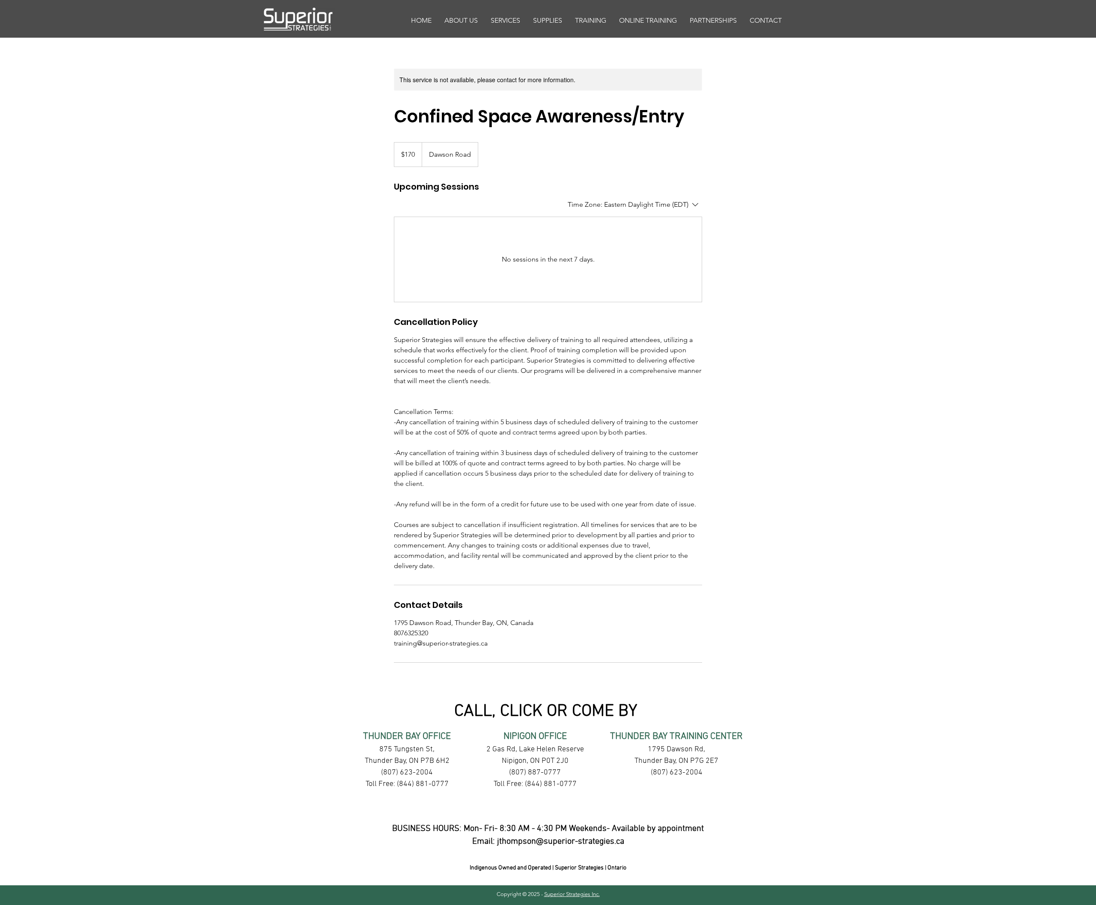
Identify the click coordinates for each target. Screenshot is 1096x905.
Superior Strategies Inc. (572, 894)
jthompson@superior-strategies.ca (560, 842)
